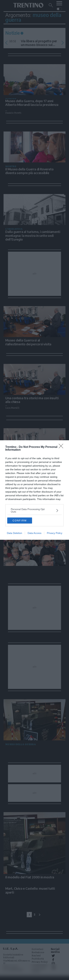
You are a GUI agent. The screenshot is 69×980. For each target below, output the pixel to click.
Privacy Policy (54, 533)
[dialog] (34, 490)
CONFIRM (20, 520)
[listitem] (34, 510)
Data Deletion (14, 533)
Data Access (34, 533)
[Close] (62, 447)
